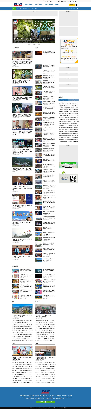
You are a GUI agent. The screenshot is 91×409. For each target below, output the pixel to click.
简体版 (70, 8)
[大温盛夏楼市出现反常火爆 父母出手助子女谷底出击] (22, 309)
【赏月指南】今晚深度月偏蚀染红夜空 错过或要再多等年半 (49, 276)
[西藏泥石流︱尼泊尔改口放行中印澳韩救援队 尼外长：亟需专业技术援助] (22, 162)
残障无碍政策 (43, 407)
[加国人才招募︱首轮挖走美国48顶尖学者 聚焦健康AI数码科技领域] (38, 250)
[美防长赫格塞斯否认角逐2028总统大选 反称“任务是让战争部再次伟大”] (38, 161)
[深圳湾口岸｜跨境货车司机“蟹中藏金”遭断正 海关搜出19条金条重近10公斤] (22, 55)
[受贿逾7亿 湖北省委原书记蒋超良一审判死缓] (22, 250)
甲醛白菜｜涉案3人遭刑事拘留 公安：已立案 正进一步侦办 (22, 81)
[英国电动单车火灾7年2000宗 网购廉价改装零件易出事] (38, 98)
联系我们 (48, 407)
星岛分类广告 (63, 1)
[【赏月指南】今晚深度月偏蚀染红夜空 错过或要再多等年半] (38, 276)
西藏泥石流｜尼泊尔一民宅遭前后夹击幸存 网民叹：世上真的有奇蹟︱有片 (49, 82)
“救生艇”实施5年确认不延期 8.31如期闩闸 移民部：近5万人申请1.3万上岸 (49, 218)
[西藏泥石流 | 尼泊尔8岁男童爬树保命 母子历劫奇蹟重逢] (38, 140)
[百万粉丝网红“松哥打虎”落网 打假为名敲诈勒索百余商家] (22, 199)
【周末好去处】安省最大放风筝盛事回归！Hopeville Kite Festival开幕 (49, 297)
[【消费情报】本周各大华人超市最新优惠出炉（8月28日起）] (15, 276)
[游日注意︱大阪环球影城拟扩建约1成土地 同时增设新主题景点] (38, 223)
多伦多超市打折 (29, 4)
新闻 (17, 8)
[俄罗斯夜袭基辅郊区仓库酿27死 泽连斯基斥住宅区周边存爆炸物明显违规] (38, 53)
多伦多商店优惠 (49, 4)
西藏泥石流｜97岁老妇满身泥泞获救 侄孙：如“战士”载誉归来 (49, 67)
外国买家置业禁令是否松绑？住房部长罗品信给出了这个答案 (49, 197)
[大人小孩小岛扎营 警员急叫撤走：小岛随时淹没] (38, 260)
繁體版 (73, 8)
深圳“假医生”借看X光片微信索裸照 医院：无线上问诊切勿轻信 (22, 98)
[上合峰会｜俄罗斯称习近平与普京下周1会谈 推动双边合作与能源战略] (22, 180)
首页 (14, 8)
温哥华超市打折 (39, 4)
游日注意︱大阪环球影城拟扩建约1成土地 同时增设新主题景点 (49, 224)
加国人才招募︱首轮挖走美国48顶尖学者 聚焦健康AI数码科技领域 (49, 250)
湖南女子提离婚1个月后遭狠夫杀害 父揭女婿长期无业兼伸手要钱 (21, 115)
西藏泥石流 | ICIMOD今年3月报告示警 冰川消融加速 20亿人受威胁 (49, 150)
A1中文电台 (74, 1)
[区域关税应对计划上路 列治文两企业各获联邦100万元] (38, 134)
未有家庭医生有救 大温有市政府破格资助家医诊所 (45, 358)
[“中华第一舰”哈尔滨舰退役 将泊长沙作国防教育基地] (22, 233)
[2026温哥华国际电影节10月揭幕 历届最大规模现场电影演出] (38, 292)
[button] (77, 8)
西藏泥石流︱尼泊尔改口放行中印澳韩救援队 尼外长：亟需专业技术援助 (22, 170)
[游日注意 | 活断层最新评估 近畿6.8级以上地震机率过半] (38, 124)
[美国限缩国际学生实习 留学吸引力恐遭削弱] (38, 239)
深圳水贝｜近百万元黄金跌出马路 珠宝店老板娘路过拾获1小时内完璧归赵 (22, 133)
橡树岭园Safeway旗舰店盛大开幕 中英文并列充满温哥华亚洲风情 (26, 286)
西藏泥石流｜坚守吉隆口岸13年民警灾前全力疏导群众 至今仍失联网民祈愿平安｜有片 (22, 151)
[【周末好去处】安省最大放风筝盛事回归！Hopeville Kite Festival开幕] (38, 297)
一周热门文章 (73, 100)
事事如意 (69, 1)
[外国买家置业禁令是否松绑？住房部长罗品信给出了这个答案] (38, 197)
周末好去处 (15, 266)
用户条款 (34, 407)
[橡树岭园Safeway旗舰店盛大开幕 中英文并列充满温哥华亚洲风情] (15, 286)
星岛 (59, 1)
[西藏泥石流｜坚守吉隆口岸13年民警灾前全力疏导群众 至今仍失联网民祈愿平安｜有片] (22, 143)
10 (39, 44)
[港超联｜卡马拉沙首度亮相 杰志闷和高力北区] (22, 351)
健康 (32, 8)
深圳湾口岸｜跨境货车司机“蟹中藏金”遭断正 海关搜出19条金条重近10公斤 (22, 63)
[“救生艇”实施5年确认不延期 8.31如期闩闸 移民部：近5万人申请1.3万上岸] (38, 218)
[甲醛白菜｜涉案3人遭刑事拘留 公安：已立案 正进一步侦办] (22, 74)
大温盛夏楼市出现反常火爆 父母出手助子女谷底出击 (22, 316)
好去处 (36, 8)
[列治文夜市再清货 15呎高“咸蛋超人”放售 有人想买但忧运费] (38, 286)
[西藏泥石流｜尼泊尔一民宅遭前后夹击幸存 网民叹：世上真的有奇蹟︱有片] (38, 82)
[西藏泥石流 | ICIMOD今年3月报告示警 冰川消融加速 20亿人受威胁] (38, 150)
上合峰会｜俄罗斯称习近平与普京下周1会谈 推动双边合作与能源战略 (22, 188)
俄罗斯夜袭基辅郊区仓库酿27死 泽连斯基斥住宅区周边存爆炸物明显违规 (49, 53)
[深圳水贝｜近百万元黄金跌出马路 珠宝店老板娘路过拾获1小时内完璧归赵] (22, 125)
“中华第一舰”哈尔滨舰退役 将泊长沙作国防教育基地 (22, 240)
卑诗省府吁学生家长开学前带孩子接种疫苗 (44, 336)
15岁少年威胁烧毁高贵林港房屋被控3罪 (21, 338)
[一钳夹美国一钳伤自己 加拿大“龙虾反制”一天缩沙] (38, 93)
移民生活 (25, 8)
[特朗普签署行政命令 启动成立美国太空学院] (38, 213)
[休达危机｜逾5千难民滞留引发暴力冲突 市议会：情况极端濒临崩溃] (38, 114)
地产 (21, 8)
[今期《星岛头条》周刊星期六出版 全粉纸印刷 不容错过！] (38, 281)
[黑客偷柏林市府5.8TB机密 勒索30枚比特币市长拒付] (38, 108)
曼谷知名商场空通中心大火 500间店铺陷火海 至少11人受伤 (49, 166)
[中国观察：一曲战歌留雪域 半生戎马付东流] (22, 216)
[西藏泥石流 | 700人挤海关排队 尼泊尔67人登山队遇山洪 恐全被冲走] (38, 119)
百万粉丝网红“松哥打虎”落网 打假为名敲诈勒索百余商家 (22, 206)
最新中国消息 (15, 47)
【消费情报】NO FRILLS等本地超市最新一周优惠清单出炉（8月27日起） (26, 297)
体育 (29, 8)
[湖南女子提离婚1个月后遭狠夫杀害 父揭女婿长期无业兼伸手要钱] (22, 108)
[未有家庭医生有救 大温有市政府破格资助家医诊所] (38, 176)
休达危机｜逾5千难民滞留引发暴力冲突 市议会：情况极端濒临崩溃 (49, 114)
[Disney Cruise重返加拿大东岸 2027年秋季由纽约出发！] (15, 271)
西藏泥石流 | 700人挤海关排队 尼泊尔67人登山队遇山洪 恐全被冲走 (49, 119)
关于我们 (30, 407)
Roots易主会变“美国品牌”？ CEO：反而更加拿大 (44, 316)
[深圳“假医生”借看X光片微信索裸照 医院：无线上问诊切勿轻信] (22, 91)
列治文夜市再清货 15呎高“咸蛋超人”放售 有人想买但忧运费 (49, 286)
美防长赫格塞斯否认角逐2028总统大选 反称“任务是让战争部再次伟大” (49, 161)
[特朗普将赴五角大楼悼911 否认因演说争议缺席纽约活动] (38, 182)
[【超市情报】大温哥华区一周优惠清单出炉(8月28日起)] (15, 281)
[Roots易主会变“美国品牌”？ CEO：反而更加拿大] (38, 129)
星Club (57, 4)
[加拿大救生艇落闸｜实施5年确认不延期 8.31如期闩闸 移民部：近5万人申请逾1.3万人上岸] (38, 202)
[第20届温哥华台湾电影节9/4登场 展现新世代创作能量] (38, 271)
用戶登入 (72, 4)
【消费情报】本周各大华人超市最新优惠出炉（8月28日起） (26, 276)
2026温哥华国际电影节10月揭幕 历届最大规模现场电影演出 (49, 292)
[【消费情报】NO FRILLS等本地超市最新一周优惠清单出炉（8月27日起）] (15, 297)
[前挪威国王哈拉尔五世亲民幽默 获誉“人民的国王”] (38, 229)
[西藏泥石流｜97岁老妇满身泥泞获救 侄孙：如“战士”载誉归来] (38, 66)
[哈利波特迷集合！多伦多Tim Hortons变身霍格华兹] (15, 292)
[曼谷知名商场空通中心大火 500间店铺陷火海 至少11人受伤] (38, 166)
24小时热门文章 (63, 100)
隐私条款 (38, 407)
